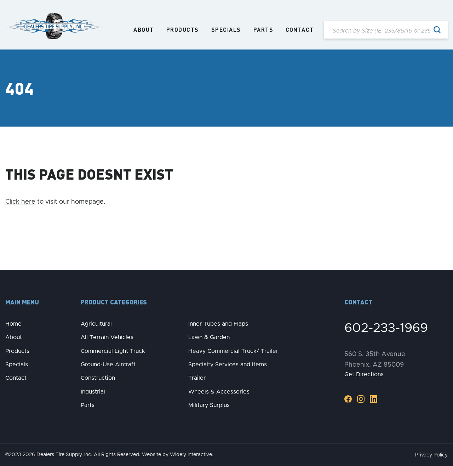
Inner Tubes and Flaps (218, 324)
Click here (20, 202)
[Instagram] (361, 398)
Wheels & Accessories (219, 392)
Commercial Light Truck (113, 351)
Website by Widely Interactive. (177, 454)
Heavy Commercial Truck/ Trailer (233, 351)
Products (182, 29)
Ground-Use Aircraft (108, 364)
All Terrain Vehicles (107, 337)
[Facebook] (348, 398)
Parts (263, 29)
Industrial (93, 392)
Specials (226, 29)
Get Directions (364, 374)
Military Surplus (209, 405)
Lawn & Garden (209, 337)
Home (13, 324)
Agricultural (96, 324)
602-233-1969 (386, 328)
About (143, 29)
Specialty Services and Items (227, 364)
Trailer (197, 378)
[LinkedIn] (373, 398)
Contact (300, 29)
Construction (98, 378)
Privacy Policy (431, 455)
